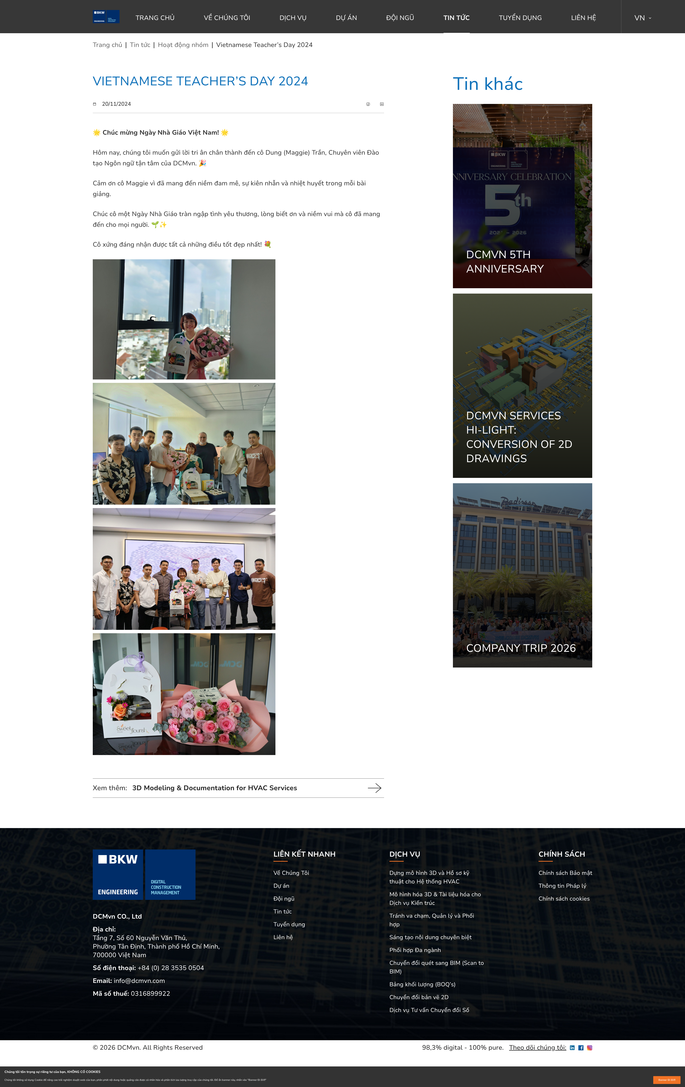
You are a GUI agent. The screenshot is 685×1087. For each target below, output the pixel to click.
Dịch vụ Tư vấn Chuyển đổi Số (429, 1010)
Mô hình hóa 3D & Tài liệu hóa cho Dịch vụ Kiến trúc (435, 899)
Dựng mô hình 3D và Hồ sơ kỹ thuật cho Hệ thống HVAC (429, 877)
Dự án (346, 18)
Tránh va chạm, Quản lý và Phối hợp (431, 920)
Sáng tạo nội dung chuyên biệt (430, 937)
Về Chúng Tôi (227, 18)
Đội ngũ (400, 18)
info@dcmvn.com (139, 980)
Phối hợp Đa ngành (415, 950)
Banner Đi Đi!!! (666, 1080)
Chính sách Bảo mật (565, 873)
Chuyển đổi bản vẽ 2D (419, 997)
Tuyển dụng (520, 18)
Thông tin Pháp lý (562, 886)
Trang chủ (155, 18)
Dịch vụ (293, 18)
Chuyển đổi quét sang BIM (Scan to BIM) (436, 967)
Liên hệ (583, 18)
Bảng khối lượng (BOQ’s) (422, 984)
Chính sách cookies (564, 899)
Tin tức (456, 18)
